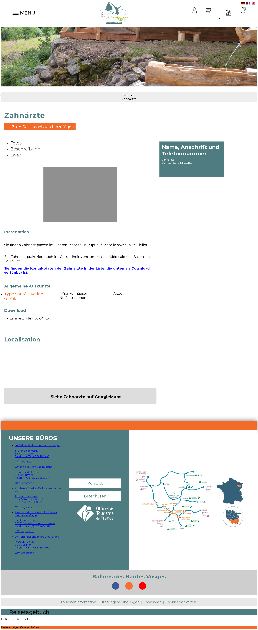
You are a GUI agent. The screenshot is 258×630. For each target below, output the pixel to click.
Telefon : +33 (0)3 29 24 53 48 (32, 526)
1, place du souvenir (26, 496)
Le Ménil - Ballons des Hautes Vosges (37, 536)
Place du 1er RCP (25, 542)
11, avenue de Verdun (28, 450)
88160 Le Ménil (24, 544)
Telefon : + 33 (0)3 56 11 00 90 (32, 456)
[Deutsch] (243, 3)
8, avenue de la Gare (27, 472)
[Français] (248, 3)
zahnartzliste (30, 318)
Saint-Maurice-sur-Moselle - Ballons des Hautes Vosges (36, 514)
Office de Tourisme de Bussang (33, 466)
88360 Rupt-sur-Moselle (29, 499)
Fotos (16, 143)
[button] (208, 13)
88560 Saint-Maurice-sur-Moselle (35, 523)
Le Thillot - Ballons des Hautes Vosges (37, 445)
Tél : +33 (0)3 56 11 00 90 (29, 502)
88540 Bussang (24, 475)
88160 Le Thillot (24, 453)
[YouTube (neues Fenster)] (142, 586)
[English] (253, 3)
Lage (15, 155)
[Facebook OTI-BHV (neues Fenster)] (115, 586)
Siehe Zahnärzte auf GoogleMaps (86, 396)
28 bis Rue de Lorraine (28, 520)
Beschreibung (25, 149)
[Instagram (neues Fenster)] (129, 586)
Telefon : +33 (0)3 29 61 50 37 (32, 477)
